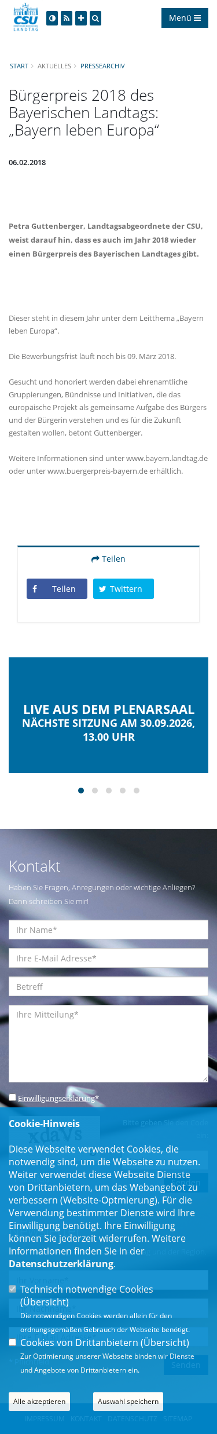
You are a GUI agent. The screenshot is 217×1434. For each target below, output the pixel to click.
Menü (181, 17)
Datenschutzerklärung (61, 1263)
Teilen (113, 558)
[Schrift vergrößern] (81, 18)
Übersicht (44, 1302)
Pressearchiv (102, 65)
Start (19, 65)
